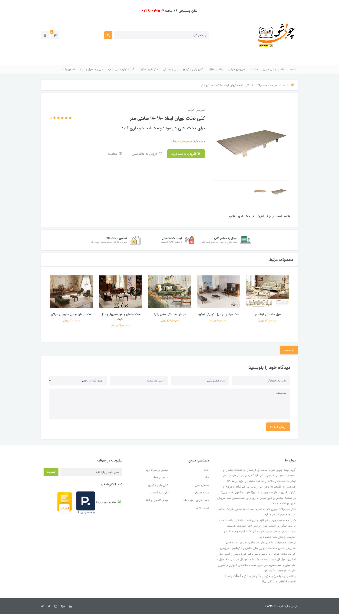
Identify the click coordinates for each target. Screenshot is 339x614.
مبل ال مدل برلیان (71, 314)
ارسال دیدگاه (278, 426)
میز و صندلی (170, 69)
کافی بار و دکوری (193, 69)
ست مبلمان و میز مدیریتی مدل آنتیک (170, 317)
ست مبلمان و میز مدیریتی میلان (120, 314)
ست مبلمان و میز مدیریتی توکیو (267, 314)
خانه (292, 69)
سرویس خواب (236, 69)
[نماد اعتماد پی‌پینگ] (85, 502)
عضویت (51, 472)
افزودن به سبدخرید (184, 153)
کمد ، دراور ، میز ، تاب (121, 69)
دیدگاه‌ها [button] (289, 350)
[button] (55, 35)
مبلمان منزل (216, 69)
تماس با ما (68, 69)
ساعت (254, 69)
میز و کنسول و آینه (91, 69)
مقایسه (113, 153)
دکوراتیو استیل (149, 69)
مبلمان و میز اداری (274, 69)
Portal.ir (270, 606)
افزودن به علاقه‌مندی (145, 153)
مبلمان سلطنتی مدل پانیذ (218, 314)
